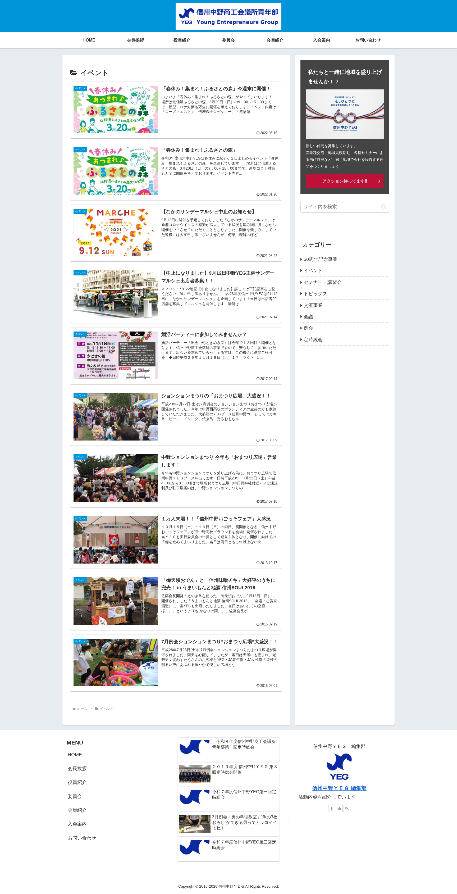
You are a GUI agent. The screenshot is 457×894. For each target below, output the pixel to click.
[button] (384, 207)
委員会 (75, 796)
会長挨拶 (77, 768)
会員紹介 (77, 810)
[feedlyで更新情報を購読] (339, 808)
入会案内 (77, 824)
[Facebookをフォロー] (331, 808)
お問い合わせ (82, 838)
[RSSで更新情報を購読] (347, 808)
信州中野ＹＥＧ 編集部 (339, 788)
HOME (75, 754)
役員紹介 (77, 782)
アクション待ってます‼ (344, 181)
